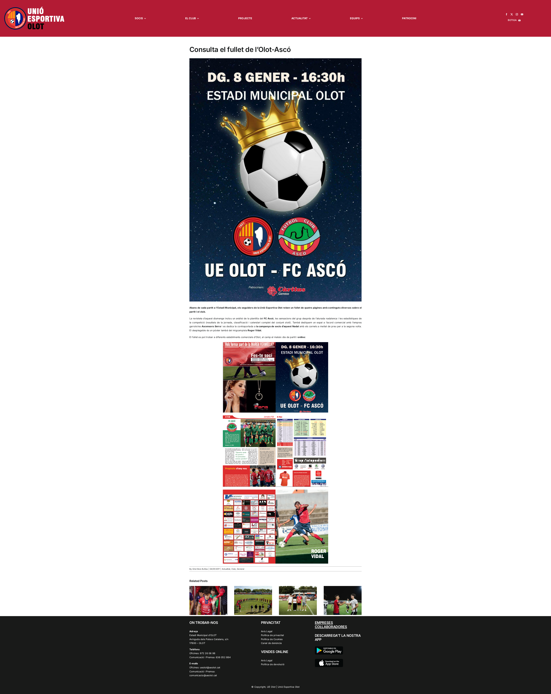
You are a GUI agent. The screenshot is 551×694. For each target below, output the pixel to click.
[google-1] (329, 647)
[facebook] (506, 14)
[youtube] (522, 14)
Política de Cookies (272, 639)
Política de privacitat (272, 635)
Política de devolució (272, 664)
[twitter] (512, 14)
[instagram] (517, 14)
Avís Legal (266, 631)
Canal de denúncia (271, 643)
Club (233, 569)
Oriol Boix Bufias (200, 569)
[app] (329, 660)
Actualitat (226, 569)
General (240, 569)
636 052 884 (223, 657)
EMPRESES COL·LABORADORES (331, 625)
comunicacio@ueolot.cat (203, 675)
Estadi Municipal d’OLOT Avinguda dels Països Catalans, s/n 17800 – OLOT (208, 639)
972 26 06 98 (207, 653)
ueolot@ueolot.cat (210, 667)
